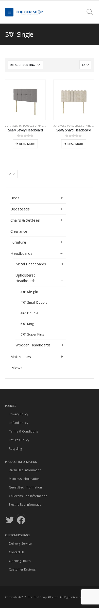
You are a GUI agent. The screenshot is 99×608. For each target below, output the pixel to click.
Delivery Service (20, 543)
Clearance (18, 231)
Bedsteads (20, 208)
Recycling (15, 448)
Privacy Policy (18, 414)
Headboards (21, 253)
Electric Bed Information (26, 504)
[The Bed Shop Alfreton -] (29, 12)
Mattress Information (24, 479)
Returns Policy (19, 440)
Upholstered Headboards (25, 278)
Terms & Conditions (23, 431)
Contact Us (17, 552)
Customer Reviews (22, 569)
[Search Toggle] (90, 12)
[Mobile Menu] (9, 12)
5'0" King (38, 125)
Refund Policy (18, 423)
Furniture (18, 242)
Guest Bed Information (25, 487)
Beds (15, 197)
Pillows (16, 367)
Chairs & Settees (25, 220)
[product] (25, 100)
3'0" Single (11, 125)
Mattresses (20, 356)
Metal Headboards (30, 264)
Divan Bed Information (25, 470)
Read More (27, 144)
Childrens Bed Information (28, 496)
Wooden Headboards (33, 345)
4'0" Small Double (34, 302)
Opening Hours (20, 561)
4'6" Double (25, 125)
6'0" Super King (32, 334)
